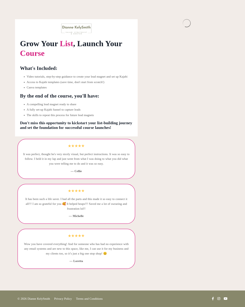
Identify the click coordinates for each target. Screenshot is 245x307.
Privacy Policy (63, 298)
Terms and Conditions (89, 298)
